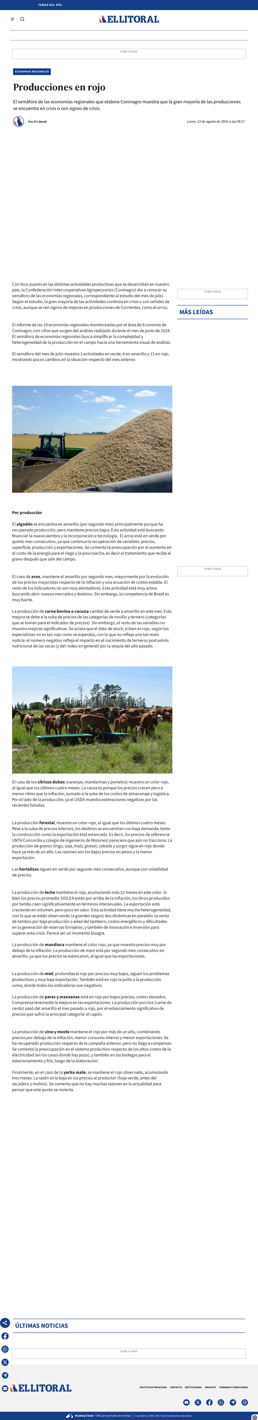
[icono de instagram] (244, 1402)
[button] (5, 1336)
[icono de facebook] (209, 1402)
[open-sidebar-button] (12, 19)
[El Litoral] (129, 19)
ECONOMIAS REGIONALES (32, 71)
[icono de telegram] (232, 1402)
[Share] (5, 1323)
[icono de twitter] (198, 1402)
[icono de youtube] (186, 1402)
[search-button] (22, 19)
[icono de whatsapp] (221, 1402)
